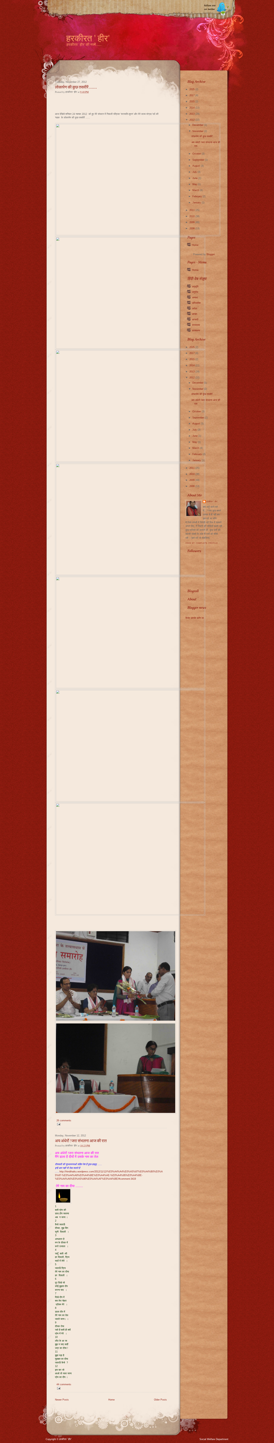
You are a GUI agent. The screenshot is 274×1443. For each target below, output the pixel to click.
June (195, 178)
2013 (192, 113)
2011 (192, 210)
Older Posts (160, 1399)
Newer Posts (62, 1399)
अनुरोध (195, 292)
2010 (192, 216)
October (197, 153)
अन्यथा (195, 297)
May (195, 184)
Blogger (211, 254)
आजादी (195, 319)
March (196, 190)
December (198, 125)
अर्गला (194, 308)
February (197, 196)
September (198, 159)
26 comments (63, 1120)
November (198, 131)
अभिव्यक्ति (196, 303)
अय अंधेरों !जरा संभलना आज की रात (81, 1141)
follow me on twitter (209, 7)
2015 (192, 101)
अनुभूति (195, 286)
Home (111, 1399)
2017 (192, 95)
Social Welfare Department (213, 1439)
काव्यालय (196, 325)
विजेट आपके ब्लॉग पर (194, 618)
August (196, 165)
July (195, 172)
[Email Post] (58, 1124)
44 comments (63, 1384)
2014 (192, 107)
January (197, 202)
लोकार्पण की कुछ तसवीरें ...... (76, 87)
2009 (192, 222)
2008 (192, 228)
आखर (194, 314)
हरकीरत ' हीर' (88, 39)
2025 (192, 89)
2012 (192, 119)
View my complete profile (201, 543)
